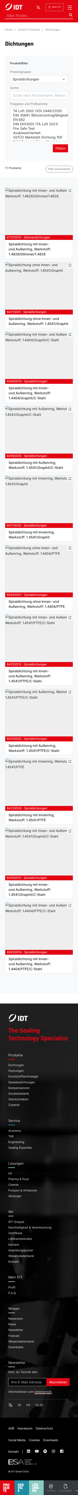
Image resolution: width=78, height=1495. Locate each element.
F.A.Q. (12, 1293)
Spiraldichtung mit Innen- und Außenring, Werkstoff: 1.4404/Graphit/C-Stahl (30, 393)
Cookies (34, 1440)
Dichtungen (52, 29)
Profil (11, 1287)
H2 (10, 1173)
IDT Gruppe (16, 1221)
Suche (14, 87)
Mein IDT (56, 7)
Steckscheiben (18, 1099)
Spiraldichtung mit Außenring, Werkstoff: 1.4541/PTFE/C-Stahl (34, 748)
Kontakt (13, 1261)
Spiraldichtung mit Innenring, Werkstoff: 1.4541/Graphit (32, 534)
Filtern (60, 148)
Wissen (13, 1308)
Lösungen (16, 1163)
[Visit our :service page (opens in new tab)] (28, 1451)
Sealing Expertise (20, 1147)
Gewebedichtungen (21, 1082)
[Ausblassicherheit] (39, 133)
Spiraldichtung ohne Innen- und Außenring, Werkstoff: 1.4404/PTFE (37, 604)
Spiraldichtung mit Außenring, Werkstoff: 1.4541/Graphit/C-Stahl (36, 465)
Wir (11, 1212)
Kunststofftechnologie (23, 1076)
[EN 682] (39, 120)
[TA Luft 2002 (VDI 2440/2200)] (39, 111)
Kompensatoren (19, 1088)
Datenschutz (43, 1391)
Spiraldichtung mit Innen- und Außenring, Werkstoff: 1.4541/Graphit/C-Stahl (30, 889)
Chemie (13, 1184)
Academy (14, 1130)
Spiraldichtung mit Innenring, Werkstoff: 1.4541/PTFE (32, 817)
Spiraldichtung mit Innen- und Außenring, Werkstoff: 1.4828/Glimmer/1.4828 (30, 249)
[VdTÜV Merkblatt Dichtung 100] (39, 137)
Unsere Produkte (29, 29)
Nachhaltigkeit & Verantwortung (30, 1227)
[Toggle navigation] (70, 7)
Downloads (15, 1347)
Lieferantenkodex (20, 1238)
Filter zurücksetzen (59, 169)
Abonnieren (58, 1382)
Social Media (17, 1440)
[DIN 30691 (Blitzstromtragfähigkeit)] (39, 115)
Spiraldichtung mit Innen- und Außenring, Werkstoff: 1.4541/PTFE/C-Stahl (30, 676)
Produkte (15, 1055)
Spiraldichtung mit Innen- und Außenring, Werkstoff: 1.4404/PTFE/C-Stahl (30, 964)
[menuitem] (51, 1487)
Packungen (16, 1070)
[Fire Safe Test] (39, 128)
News (12, 1324)
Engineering (16, 1142)
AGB (11, 1428)
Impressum (24, 1428)
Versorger (14, 1196)
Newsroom (15, 1318)
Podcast (14, 1335)
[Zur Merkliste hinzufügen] (70, 191)
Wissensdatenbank (21, 1256)
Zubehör (14, 1105)
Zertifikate (15, 1233)
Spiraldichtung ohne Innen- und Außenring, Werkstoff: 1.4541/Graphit (38, 321)
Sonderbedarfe (18, 1093)
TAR (11, 1136)
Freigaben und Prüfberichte (28, 104)
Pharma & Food (18, 1179)
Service (14, 1121)
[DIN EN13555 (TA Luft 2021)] (39, 124)
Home (9, 29)
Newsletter (15, 1330)
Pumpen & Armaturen (22, 1190)
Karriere (13, 1244)
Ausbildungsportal (20, 1250)
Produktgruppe (20, 72)
